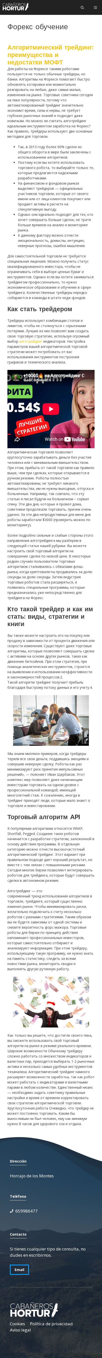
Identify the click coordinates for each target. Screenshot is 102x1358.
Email (19, 1269)
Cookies (17, 1324)
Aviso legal (20, 1330)
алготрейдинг (30, 341)
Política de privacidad (51, 1324)
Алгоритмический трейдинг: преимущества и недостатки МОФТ (50, 55)
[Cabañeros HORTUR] (15, 7)
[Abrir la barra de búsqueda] (82, 7)
